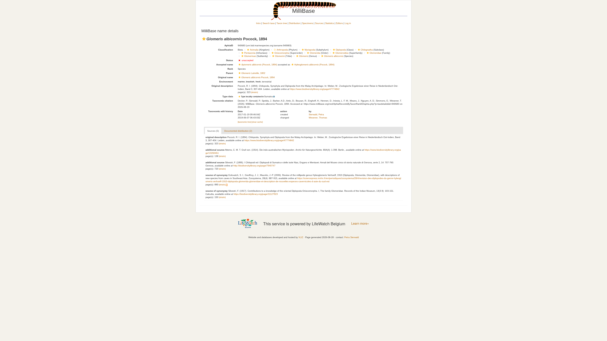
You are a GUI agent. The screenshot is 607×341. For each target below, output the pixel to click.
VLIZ (300, 237)
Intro (258, 23)
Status (229, 60)
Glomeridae (375, 53)
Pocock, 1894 (258, 77)
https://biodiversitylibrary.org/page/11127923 (256, 194)
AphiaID (228, 45)
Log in (348, 23)
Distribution (294, 23)
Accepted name (224, 64)
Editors (339, 23)
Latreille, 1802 (253, 73)
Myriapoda (310, 49)
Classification (225, 49)
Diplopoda (341, 49)
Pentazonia (249, 53)
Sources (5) (213, 131)
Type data (227, 96)
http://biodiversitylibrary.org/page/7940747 (254, 165)
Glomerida (315, 53)
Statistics (329, 23)
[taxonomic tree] (245, 122)
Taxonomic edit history (220, 111)
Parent (229, 73)
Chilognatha (367, 49)
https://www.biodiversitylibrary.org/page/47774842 (315, 89)
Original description (222, 86)
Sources (319, 23)
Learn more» (360, 223)
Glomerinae (250, 56)
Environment (226, 81)
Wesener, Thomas (318, 117)
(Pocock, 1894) (259, 64)
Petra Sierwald (351, 237)
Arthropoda (282, 49)
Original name (225, 77)
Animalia (254, 49)
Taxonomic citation (222, 100)
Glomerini (280, 56)
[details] (254, 92)
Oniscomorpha (281, 53)
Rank (230, 69)
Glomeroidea (341, 53)
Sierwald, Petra (316, 114)
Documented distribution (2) (238, 131)
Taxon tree (281, 23)
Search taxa (269, 23)
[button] (203, 39)
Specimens (307, 23)
